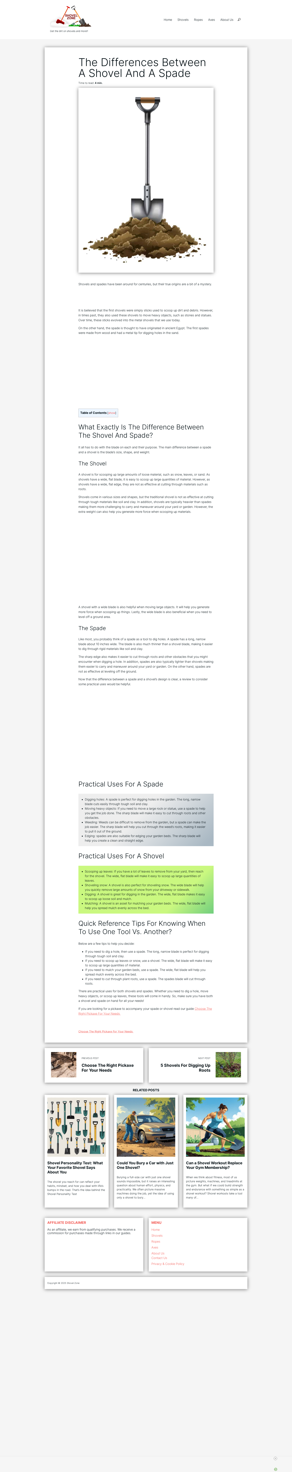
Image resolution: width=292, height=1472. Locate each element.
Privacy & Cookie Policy (167, 1264)
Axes (211, 19)
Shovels (183, 19)
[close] (275, 1458)
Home (168, 19)
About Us (226, 19)
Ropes (198, 19)
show (111, 413)
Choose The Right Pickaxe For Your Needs (105, 1031)
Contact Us (159, 1258)
